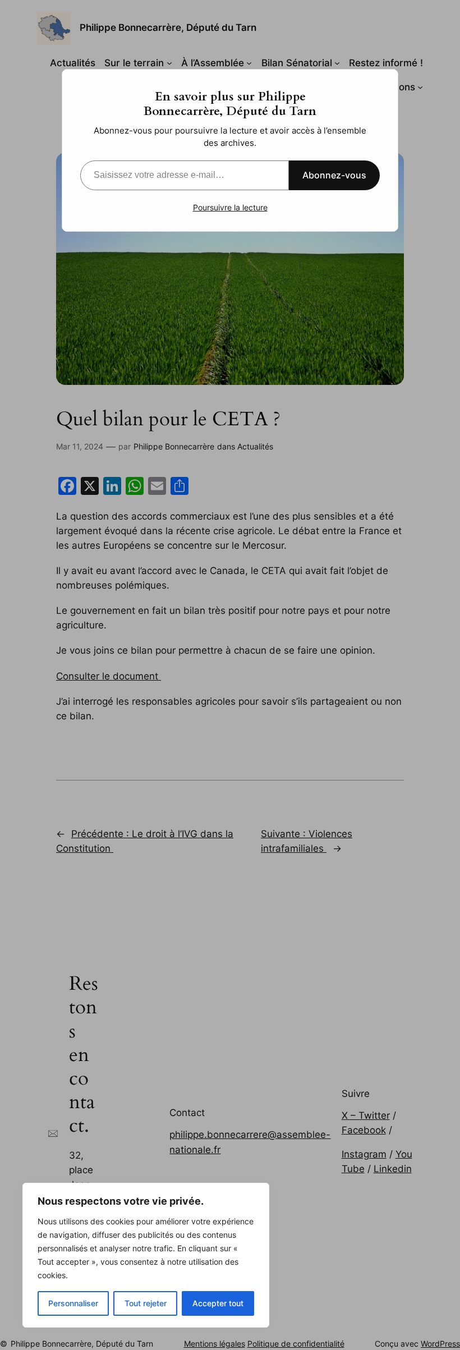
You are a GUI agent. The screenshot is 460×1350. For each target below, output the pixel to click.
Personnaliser (73, 1303)
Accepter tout (217, 1303)
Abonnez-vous (334, 175)
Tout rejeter (146, 1303)
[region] (145, 1255)
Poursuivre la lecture (230, 207)
